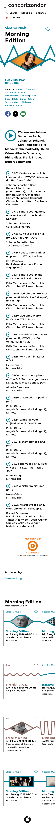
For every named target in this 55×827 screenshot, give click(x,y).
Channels (41, 13)
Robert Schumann (14, 105)
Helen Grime (19, 99)
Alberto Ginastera (26, 89)
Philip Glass (27, 102)
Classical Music (16, 27)
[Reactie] (23, 114)
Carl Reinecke (12, 92)
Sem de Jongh (14, 578)
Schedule (26, 13)
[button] (10, 135)
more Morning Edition (16, 605)
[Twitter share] (15, 114)
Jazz (8, 665)
